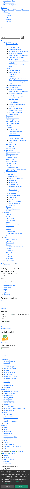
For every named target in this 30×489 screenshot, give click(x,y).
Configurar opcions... (6, 483)
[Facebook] (10, 10)
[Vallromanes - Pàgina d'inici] (11, 31)
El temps (6, 420)
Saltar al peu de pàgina (9, 5)
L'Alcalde (6, 365)
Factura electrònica (9, 406)
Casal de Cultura (8, 433)
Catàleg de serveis (9, 397)
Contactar (4, 8)
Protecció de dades (9, 459)
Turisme (6, 423)
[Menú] (2, 40)
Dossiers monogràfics (10, 437)
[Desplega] (13, 264)
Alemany (8, 19)
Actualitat (4, 425)
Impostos (6, 405)
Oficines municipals (9, 393)
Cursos (6, 435)
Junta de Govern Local (10, 376)
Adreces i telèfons (9, 410)
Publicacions (7, 294)
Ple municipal (20, 264)
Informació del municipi (11, 418)
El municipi (4, 412)
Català (8, 14)
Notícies (6, 291)
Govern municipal (9, 367)
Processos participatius (11, 391)
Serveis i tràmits (6, 389)
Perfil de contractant (10, 372)
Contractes (7, 370)
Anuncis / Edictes (9, 384)
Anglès (8, 17)
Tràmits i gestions (9, 401)
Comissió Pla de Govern (11, 378)
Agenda (6, 293)
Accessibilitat (7, 463)
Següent (8, 328)
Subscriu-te (4, 342)
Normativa (7, 382)
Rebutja (8, 486)
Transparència (8, 387)
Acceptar (21, 486)
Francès (8, 21)
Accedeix (3, 308)
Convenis (6, 380)
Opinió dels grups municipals (12, 446)
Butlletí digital (8, 431)
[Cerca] (22, 37)
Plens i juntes (8, 287)
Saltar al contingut (8, 3)
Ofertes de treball (9, 444)
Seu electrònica (8, 386)
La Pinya (6, 441)
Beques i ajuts (8, 399)
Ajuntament (8, 264)
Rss (5, 448)
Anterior (3, 328)
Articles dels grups (9, 285)
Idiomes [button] (6, 12)
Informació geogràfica (10, 422)
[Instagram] (25, 10)
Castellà (8, 16)
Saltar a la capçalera (9, 1)
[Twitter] (4, 10)
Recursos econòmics (10, 368)
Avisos (5, 289)
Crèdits (6, 455)
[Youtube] (17, 10)
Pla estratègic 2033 (9, 361)
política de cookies (16, 481)
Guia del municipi (9, 416)
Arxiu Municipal (8, 395)
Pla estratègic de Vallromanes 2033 (14, 408)
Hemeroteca (7, 439)
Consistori (7, 363)
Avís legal (6, 461)
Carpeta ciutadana (9, 403)
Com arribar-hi (8, 414)
